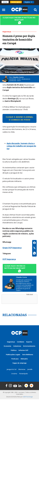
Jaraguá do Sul (11, 369)
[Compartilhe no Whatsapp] (34, 253)
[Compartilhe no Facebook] (34, 243)
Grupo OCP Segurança (12, 248)
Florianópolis (23, 374)
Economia (7, 346)
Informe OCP (23, 350)
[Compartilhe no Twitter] (34, 248)
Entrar (5, 2)
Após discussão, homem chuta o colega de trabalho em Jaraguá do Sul (21, 146)
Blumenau (21, 369)
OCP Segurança (9, 259)
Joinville (29, 369)
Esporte (29, 342)
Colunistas (17, 346)
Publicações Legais (13, 354)
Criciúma (14, 374)
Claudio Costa (18, 77)
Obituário (24, 359)
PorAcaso (15, 359)
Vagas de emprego (19, 363)
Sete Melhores (27, 354)
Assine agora (16, 2)
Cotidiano (20, 342)
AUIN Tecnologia (28, 397)
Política (13, 350)
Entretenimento (29, 346)
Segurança (11, 342)
